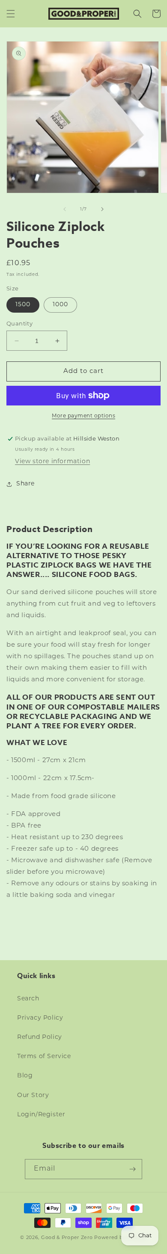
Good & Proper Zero (67, 1238)
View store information (52, 461)
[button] (10, 13)
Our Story (33, 1095)
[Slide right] (102, 209)
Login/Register (41, 1115)
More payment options (83, 416)
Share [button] (25, 484)
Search (28, 999)
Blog (25, 1076)
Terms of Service (44, 1056)
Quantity (19, 324)
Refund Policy (39, 1037)
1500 (22, 305)
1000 (60, 305)
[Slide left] (64, 209)
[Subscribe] (132, 1169)
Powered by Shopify (120, 1238)
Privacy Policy (40, 1018)
